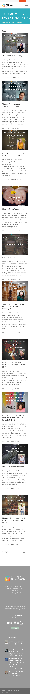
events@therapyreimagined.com (15, 609)
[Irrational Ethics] (15, 244)
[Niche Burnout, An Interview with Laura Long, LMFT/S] (15, 140)
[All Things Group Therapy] (15, 43)
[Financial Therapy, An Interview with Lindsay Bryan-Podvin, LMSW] (15, 505)
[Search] (22, 5)
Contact (15, 1)
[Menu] (26, 5)
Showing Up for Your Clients (13, 209)
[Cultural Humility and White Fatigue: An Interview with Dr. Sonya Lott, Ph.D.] (15, 402)
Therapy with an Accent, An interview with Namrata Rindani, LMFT (13, 306)
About (11, 1)
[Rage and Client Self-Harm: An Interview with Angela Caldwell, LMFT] (15, 349)
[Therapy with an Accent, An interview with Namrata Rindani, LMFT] (15, 291)
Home (6, 1)
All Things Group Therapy (12, 56)
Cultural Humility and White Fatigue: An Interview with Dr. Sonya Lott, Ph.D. (14, 417)
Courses (22, 1)
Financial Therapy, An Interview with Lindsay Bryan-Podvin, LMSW (14, 520)
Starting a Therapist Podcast (13, 467)
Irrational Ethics (8, 257)
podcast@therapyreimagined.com (16, 606)
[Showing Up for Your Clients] (15, 196)
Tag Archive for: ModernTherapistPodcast (15, 15)
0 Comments (5, 77)
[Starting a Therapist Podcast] (15, 454)
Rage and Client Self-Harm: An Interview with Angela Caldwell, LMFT (14, 364)
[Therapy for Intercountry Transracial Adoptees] (15, 91)
